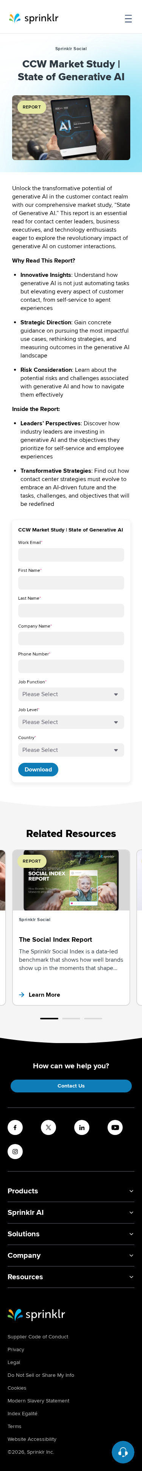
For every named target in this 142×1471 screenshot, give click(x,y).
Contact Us (71, 1086)
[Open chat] (123, 1452)
